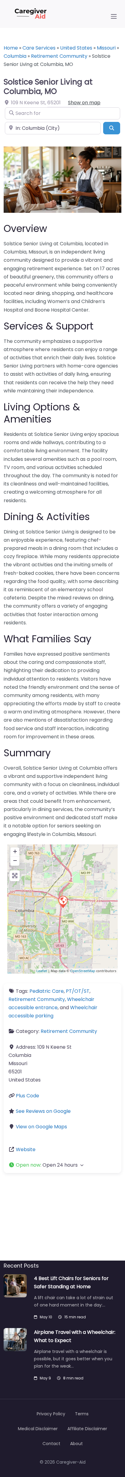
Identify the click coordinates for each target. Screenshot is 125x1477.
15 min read (75, 1317)
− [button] (15, 860)
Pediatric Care (46, 991)
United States (76, 47)
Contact (51, 1444)
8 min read (73, 1378)
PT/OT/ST (78, 991)
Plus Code (27, 1095)
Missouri (106, 47)
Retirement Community (59, 56)
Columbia (15, 56)
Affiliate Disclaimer (87, 1429)
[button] (62, 1165)
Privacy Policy (51, 1414)
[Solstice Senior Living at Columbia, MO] (62, 901)
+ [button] (15, 851)
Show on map (84, 102)
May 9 (45, 1378)
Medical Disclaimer (38, 1429)
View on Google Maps (41, 1126)
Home (11, 47)
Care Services (39, 47)
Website (25, 1149)
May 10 (46, 1317)
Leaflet (41, 970)
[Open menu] (113, 16)
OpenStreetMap (82, 970)
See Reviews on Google (43, 1111)
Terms (82, 1414)
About (76, 1444)
